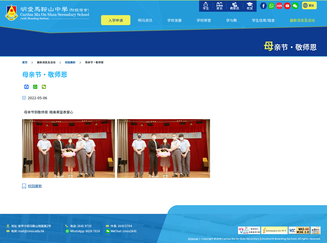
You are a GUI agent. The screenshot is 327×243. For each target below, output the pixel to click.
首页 (24, 62)
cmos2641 (130, 231)
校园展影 (70, 62)
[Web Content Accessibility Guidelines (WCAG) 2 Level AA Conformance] (299, 230)
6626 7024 (93, 231)
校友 (250, 8)
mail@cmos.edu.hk (31, 231)
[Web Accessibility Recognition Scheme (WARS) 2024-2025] (316, 230)
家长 (219, 8)
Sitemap (193, 238)
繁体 (311, 5)
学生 (206, 8)
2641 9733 (84, 226)
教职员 (234, 8)
